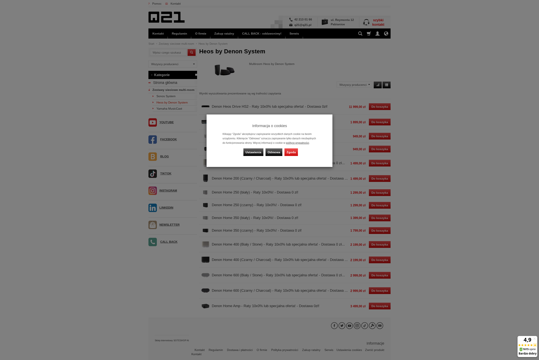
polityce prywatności (297, 142)
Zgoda (291, 152)
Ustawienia (253, 152)
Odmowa (274, 152)
